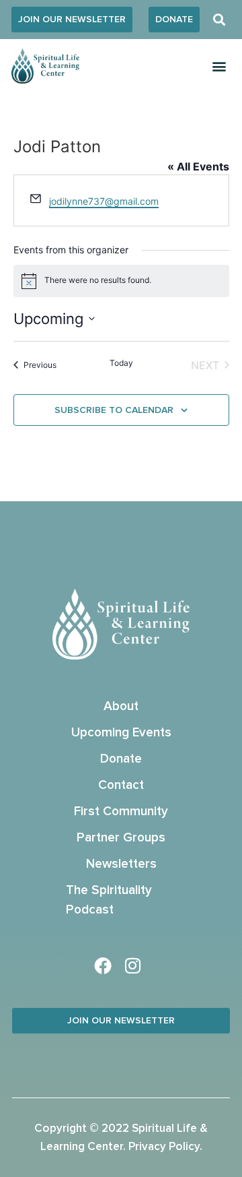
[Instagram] (133, 965)
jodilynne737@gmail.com (104, 201)
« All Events (198, 166)
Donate (121, 759)
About (121, 706)
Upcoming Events (121, 732)
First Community (121, 811)
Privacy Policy (164, 1147)
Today (121, 363)
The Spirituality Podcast (109, 900)
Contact (121, 785)
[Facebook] (103, 965)
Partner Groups (121, 837)
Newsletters (121, 864)
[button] (219, 20)
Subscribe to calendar (113, 410)
